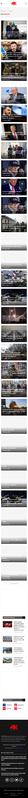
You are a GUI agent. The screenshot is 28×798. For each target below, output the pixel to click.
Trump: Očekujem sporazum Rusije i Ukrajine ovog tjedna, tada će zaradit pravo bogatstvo (14, 208)
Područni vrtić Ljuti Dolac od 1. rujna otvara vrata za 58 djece (19, 639)
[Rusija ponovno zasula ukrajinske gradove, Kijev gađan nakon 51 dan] (14, 407)
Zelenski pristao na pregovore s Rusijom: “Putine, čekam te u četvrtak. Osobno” (12, 116)
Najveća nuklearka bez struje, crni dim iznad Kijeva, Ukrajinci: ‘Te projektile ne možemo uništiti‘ (13, 501)
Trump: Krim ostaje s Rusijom (12, 191)
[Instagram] (12, 780)
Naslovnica (3, 11)
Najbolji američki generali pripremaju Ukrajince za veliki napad (12, 556)
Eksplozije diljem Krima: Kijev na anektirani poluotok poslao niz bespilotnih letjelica (13, 391)
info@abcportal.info (18, 748)
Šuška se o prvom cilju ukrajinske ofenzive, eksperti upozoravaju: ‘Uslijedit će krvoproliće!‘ (13, 299)
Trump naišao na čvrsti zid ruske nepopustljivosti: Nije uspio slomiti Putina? (14, 98)
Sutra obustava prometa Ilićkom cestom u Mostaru (19, 649)
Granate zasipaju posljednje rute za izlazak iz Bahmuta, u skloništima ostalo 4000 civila (13, 538)
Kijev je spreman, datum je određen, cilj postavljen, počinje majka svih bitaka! (13, 428)
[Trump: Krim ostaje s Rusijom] (14, 187)
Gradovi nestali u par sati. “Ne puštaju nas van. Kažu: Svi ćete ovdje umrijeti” (12, 281)
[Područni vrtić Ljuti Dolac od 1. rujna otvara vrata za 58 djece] (7, 639)
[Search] (25, 3)
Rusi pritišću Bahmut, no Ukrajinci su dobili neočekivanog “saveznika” (13, 575)
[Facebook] (7, 780)
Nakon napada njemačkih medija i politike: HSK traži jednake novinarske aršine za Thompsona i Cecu (19, 626)
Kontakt (19, 793)
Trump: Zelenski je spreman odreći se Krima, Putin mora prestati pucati (13, 153)
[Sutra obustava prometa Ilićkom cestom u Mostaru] (7, 650)
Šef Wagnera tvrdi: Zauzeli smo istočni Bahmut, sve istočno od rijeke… (12, 519)
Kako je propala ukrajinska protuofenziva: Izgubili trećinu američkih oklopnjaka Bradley (12, 263)
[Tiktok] (21, 780)
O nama (6, 793)
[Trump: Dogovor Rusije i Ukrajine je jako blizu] (14, 168)
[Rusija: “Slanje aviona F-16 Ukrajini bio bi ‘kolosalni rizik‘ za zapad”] (14, 333)
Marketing (12, 793)
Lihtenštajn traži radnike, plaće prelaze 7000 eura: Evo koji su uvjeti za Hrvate (19, 661)
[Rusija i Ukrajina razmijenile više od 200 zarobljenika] (14, 443)
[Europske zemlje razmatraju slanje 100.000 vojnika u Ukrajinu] (14, 223)
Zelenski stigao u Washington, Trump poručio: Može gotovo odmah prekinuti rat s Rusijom (12, 54)
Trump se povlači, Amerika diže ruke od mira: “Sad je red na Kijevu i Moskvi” (14, 134)
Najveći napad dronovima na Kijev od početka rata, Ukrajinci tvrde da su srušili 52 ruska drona (14, 318)
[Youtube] (17, 780)
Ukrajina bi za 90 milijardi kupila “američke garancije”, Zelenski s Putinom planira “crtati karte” (13, 34)
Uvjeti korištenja (14, 795)
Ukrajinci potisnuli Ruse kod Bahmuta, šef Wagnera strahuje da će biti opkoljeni (13, 373)
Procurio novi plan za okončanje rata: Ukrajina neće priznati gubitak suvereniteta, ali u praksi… (13, 75)
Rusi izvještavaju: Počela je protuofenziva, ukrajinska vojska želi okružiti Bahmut (13, 354)
